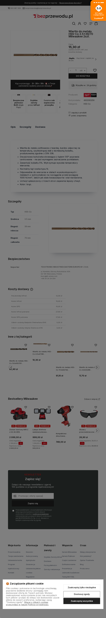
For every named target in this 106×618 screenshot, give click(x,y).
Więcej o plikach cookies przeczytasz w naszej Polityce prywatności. (27, 603)
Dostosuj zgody (82, 594)
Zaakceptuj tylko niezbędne (82, 587)
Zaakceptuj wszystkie (82, 601)
